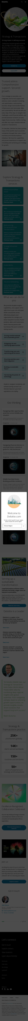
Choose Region (8, 526)
